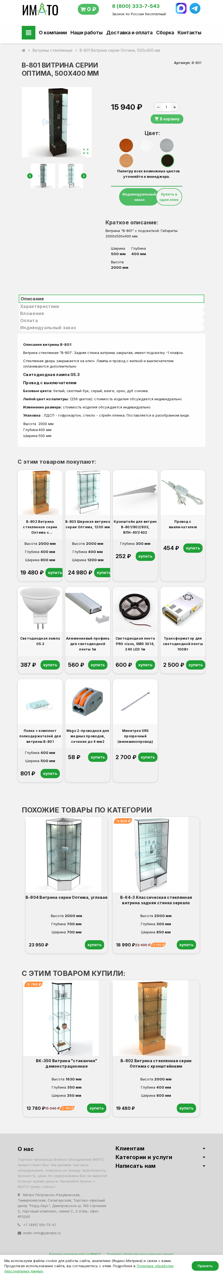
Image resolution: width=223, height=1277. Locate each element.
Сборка (165, 32)
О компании (53, 32)
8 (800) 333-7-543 (136, 6)
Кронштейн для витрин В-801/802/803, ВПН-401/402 (135, 527)
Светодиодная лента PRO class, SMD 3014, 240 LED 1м (135, 643)
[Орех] (126, 145)
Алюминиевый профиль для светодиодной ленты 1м (87, 643)
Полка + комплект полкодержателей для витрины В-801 (40, 736)
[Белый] (146, 145)
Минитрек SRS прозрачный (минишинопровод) (135, 736)
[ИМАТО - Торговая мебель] (40, 10)
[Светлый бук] (126, 160)
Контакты (189, 32)
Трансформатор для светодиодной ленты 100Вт (183, 643)
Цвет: (149, 133)
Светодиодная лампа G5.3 (52, 374)
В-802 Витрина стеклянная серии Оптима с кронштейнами (40, 527)
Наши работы (86, 32)
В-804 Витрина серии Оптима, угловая (67, 897)
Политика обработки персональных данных (140, 1254)
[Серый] (166, 145)
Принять (205, 1266)
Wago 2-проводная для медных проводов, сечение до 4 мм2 (87, 736)
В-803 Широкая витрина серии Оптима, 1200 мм (87, 524)
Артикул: (182, 62)
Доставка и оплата (129, 32)
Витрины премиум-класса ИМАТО (75, 1254)
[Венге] (167, 160)
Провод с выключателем (50, 382)
